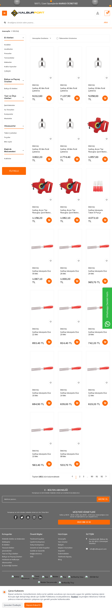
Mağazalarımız (36, 554)
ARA (106, 22)
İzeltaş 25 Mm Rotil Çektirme (40, 150)
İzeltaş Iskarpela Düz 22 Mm (41, 333)
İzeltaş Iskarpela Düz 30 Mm (41, 272)
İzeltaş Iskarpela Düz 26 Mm (69, 272)
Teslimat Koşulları (37, 539)
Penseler (7, 53)
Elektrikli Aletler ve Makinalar (13, 539)
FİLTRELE (14, 171)
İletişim (61, 545)
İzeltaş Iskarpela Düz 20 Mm (69, 333)
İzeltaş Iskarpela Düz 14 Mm (69, 394)
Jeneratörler (7, 551)
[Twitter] (22, 517)
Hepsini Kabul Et (33, 605)
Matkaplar (6, 542)
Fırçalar (7, 137)
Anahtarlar (8, 49)
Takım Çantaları (10, 133)
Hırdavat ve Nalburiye (10, 559)
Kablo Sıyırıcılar (10, 67)
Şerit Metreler (9, 105)
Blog (60, 559)
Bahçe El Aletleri (10, 88)
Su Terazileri (9, 110)
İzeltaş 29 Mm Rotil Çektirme (96, 89)
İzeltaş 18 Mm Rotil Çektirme (68, 150)
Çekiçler (7, 71)
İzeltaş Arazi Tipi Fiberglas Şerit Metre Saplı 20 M (69, 211)
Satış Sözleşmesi (37, 545)
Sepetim (61, 551)
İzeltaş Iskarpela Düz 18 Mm (97, 333)
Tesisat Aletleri (8, 548)
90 (92, 476)
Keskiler (7, 45)
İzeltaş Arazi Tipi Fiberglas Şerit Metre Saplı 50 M (97, 150)
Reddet (74, 596)
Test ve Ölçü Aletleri (10, 554)
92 (102, 476)
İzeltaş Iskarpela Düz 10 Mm (41, 455)
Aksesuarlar (7, 562)
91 (97, 476)
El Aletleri (6, 545)
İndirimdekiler (63, 554)
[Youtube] (28, 517)
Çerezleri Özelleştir (12, 605)
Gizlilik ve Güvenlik (37, 551)
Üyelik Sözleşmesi (37, 542)
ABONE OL (103, 499)
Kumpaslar (8, 114)
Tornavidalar (9, 58)
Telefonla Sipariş (64, 557)
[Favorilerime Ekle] (50, 78)
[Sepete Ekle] (49, 98)
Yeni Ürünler (62, 542)
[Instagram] (34, 517)
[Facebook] (16, 517)
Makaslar (8, 62)
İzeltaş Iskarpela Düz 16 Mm (41, 394)
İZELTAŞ (35, 85)
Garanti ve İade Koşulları (40, 548)
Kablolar (7, 158)
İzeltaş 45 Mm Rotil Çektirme (40, 89)
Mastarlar (8, 118)
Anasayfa (6, 31)
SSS (31, 557)
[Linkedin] (40, 517)
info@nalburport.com (98, 549)
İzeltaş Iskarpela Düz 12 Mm (97, 394)
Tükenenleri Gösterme (68, 38)
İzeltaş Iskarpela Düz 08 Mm (69, 455)
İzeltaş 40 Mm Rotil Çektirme (68, 89)
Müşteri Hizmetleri (65, 548)
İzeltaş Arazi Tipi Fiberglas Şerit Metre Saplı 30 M (41, 211)
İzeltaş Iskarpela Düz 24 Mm (97, 272)
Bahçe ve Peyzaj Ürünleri (12, 557)
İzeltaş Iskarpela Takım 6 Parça (95, 211)
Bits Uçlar (8, 142)
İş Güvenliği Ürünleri (9, 565)
